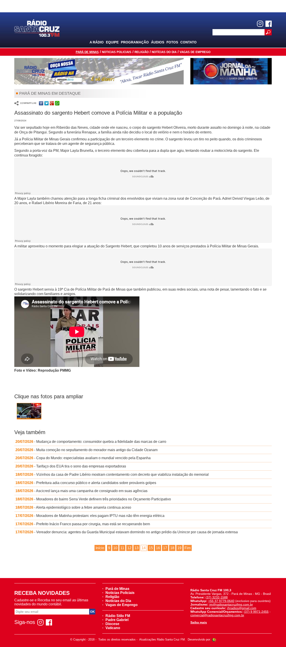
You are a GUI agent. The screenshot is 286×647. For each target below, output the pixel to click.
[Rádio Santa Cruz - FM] (36, 28)
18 (172, 548)
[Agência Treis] (214, 639)
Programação (135, 42)
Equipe (112, 42)
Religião (142, 52)
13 (137, 548)
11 (122, 548)
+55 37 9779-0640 (221, 601)
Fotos (172, 42)
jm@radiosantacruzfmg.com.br (231, 604)
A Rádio (97, 42)
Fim (188, 548)
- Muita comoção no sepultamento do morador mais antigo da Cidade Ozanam (86, 450)
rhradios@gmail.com (241, 608)
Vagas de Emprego (195, 52)
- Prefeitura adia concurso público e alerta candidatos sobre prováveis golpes (85, 483)
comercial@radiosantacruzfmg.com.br (217, 615)
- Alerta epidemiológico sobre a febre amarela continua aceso (73, 507)
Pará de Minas (87, 52)
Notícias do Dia (164, 52)
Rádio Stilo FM (117, 616)
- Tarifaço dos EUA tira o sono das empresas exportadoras (70, 466)
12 (129, 548)
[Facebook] (268, 24)
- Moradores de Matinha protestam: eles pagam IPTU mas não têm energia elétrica (89, 516)
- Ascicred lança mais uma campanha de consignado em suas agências (81, 491)
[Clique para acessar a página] (99, 71)
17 (165, 548)
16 (158, 548)
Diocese (112, 624)
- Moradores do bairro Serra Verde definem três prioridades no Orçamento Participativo (93, 499)
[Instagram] (260, 24)
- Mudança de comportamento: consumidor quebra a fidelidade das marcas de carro (90, 441)
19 (179, 548)
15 (151, 548)
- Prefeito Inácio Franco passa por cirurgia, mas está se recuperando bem (82, 524)
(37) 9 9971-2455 (256, 611)
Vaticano (112, 628)
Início (100, 548)
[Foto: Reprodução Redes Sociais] (29, 412)
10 (115, 548)
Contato (188, 42)
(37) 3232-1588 (217, 597)
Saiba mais (198, 622)
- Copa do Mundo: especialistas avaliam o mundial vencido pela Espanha (83, 458)
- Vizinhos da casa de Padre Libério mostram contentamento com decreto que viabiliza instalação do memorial (112, 474)
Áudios (157, 42)
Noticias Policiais (116, 52)
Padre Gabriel (116, 620)
